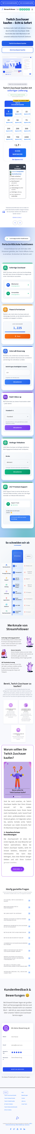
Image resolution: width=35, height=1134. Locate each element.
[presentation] (15, 223)
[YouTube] (21, 1129)
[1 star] (12, 1052)
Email (4, 1045)
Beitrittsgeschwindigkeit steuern (16, 367)
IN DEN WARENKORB (17, 153)
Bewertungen (25, 1095)
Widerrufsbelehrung (20, 1125)
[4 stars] (19, 1052)
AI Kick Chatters (7, 1110)
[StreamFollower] (8, 9)
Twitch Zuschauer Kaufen (10, 1095)
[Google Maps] (17, 1129)
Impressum (27, 1125)
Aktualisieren (17, 382)
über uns (23, 1101)
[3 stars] (16, 1052)
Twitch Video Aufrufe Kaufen (10, 1107)
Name (4, 1037)
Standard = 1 (10, 411)
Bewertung (5, 1052)
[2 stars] (14, 1052)
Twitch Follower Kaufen (17, 95)
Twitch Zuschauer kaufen (17, 43)
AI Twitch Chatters (8, 1104)
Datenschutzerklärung (10, 1125)
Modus (8, 456)
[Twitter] (14, 1129)
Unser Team (24, 1104)
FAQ (23, 1092)
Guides (23, 1098)
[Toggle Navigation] (32, 9)
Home (5, 1092)
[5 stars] (21, 1052)
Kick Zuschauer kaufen (17, 50)
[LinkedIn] (24, 1129)
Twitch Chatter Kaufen (9, 1101)
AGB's (30, 1123)
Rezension (5, 1058)
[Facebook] (10, 1129)
